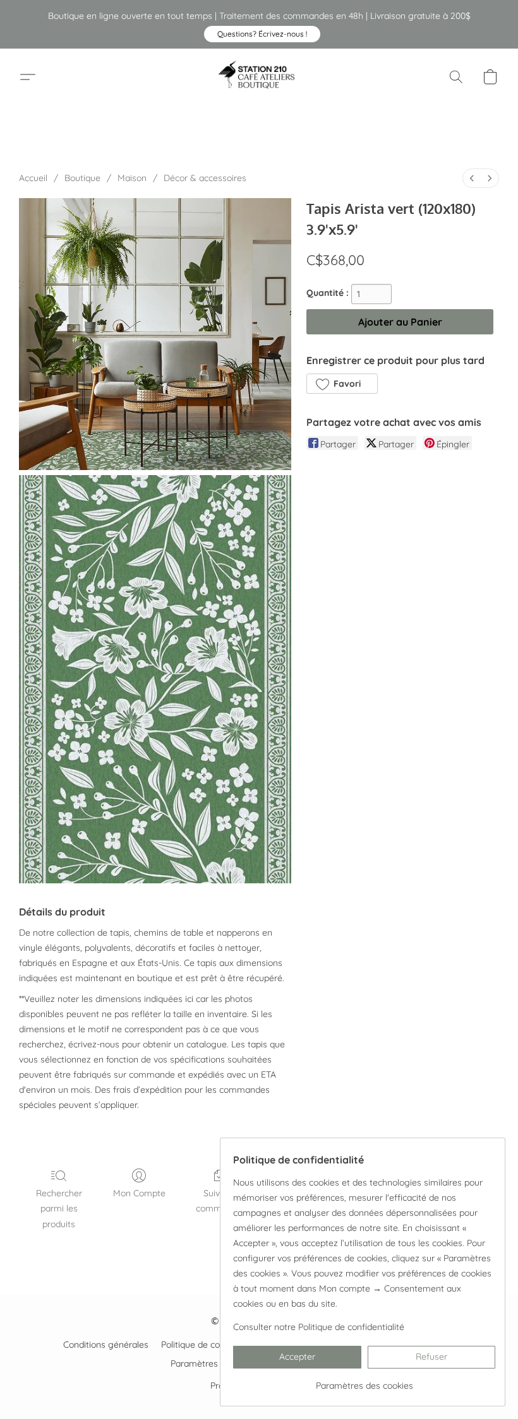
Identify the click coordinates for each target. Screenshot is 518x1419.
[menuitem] (472, 178)
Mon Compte (139, 1193)
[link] (364, 1381)
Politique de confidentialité (214, 1344)
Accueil (33, 178)
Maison (132, 178)
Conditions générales (105, 1344)
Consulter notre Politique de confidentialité (318, 1327)
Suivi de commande (219, 1200)
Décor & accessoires (205, 178)
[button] (262, 34)
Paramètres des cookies (219, 1363)
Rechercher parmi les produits (59, 1208)
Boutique (82, 178)
